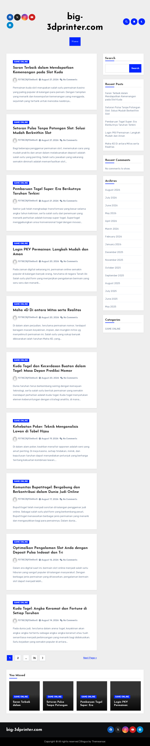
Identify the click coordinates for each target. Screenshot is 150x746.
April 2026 (111, 221)
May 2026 (110, 213)
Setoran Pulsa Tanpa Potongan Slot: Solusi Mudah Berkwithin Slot (122, 110)
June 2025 (111, 298)
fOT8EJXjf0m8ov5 (28, 79)
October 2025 (113, 267)
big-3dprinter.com (24, 730)
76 (34, 658)
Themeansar (98, 741)
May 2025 (110, 306)
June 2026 (111, 205)
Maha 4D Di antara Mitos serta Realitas (47, 310)
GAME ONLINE (21, 61)
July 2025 (111, 291)
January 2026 (113, 244)
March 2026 (112, 228)
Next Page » (90, 657)
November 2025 (114, 260)
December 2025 (114, 252)
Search (110, 58)
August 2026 (112, 190)
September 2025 (114, 275)
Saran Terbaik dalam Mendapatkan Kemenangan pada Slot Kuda (120, 96)
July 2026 (111, 197)
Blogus (84, 741)
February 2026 (113, 236)
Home (75, 41)
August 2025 (112, 283)
